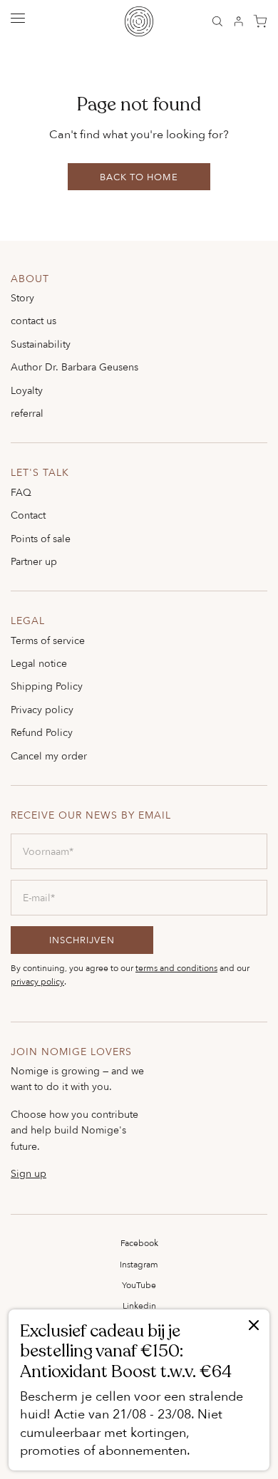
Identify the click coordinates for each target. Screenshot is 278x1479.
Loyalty (27, 390)
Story (22, 297)
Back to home (139, 177)
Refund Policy (42, 732)
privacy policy (37, 981)
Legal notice (39, 663)
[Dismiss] (253, 1326)
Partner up (34, 561)
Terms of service (48, 640)
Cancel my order (49, 755)
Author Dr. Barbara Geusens (74, 366)
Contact (28, 515)
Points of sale (41, 538)
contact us (33, 320)
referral (27, 413)
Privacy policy (42, 709)
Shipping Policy (47, 686)
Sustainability (41, 344)
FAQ (21, 492)
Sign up (28, 1173)
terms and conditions (176, 968)
